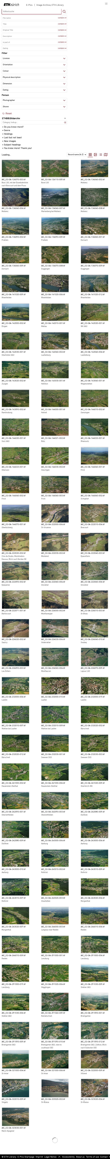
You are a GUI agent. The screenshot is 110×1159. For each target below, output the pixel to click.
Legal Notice (50, 1157)
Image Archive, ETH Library (50, 5)
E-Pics (30, 5)
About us (80, 1157)
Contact (104, 1157)
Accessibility (68, 1157)
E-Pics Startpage (25, 1157)
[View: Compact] (95, 155)
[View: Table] (100, 155)
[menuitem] (98, 154)
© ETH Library (9, 1157)
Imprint (39, 1157)
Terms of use (92, 1157)
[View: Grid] (90, 155)
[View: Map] (105, 155)
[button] (106, 3)
